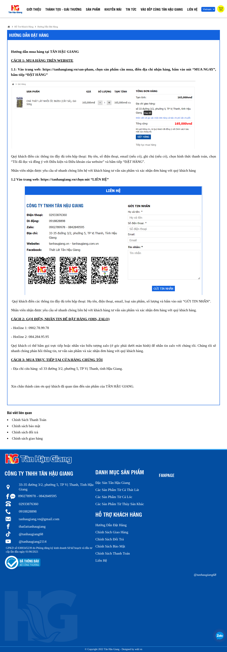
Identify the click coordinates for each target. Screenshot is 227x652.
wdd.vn (138, 649)
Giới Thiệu (34, 9)
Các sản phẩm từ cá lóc (113, 497)
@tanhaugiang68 (31, 534)
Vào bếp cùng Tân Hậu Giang (162, 9)
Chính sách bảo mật (26, 426)
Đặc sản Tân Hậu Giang (112, 483)
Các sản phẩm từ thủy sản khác (119, 504)
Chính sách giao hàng (27, 438)
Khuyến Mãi (112, 9)
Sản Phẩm (93, 9)
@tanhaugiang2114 (32, 541)
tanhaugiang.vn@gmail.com (39, 519)
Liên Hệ (192, 9)
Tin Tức (131, 9)
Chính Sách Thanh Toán (29, 420)
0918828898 (28, 511)
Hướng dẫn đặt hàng (47, 27)
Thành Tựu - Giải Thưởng (63, 9)
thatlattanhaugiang (32, 526)
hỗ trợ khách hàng (24, 27)
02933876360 (28, 504)
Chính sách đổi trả (25, 432)
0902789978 (27, 496)
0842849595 (48, 496)
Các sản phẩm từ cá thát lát (117, 490)
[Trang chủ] (9, 27)
